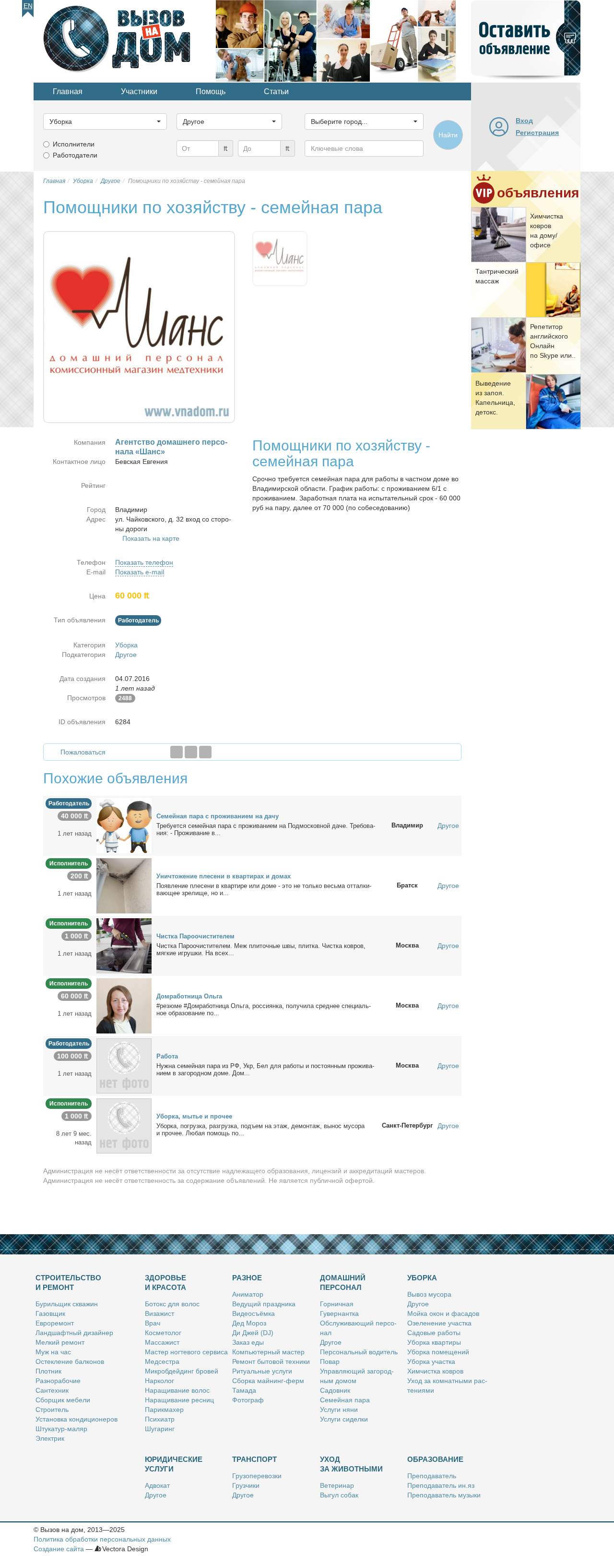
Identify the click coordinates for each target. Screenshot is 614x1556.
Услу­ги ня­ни (339, 1409)
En (28, 6)
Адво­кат (157, 1485)
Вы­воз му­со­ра (429, 1294)
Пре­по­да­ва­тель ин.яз (440, 1485)
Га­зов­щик (50, 1313)
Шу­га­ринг (160, 1429)
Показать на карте (150, 538)
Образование (435, 1459)
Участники (139, 91)
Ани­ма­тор (247, 1294)
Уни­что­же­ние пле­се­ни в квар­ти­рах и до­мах (223, 876)
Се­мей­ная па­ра (345, 1400)
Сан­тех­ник (52, 1390)
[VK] (205, 752)
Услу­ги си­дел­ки (344, 1419)
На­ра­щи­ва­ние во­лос (177, 1390)
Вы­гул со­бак (339, 1495)
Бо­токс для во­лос (172, 1304)
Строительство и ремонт (68, 1282)
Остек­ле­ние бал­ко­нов (69, 1361)
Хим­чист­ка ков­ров (435, 1371)
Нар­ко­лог (159, 1381)
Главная (68, 91)
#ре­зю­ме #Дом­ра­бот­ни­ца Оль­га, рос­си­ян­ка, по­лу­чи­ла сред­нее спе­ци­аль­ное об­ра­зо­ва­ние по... (263, 1009)
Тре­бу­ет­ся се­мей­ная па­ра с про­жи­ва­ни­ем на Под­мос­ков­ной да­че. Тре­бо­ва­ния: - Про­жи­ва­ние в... (265, 829)
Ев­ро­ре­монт (54, 1323)
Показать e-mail (139, 572)
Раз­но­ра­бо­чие (58, 1381)
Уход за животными (351, 1464)
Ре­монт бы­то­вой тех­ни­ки (271, 1361)
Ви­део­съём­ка (253, 1313)
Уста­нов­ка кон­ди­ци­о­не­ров (76, 1419)
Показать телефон (144, 562)
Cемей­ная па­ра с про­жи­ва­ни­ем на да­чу (217, 816)
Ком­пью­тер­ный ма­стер (268, 1352)
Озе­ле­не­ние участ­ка (439, 1323)
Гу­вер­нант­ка (339, 1313)
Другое (126, 654)
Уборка (126, 645)
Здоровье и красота (165, 1282)
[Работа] (124, 1065)
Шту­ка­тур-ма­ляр (61, 1429)
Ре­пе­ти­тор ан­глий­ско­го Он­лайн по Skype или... (553, 346)
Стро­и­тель (52, 1409)
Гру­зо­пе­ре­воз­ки (257, 1476)
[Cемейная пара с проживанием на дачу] (124, 825)
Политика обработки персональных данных (102, 1539)
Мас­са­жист (162, 1342)
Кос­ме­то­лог (163, 1333)
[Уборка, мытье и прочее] (124, 1125)
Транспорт (254, 1459)
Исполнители (73, 144)
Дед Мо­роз (249, 1323)
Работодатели (75, 155)
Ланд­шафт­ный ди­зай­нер (74, 1333)
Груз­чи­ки (246, 1485)
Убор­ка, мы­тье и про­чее (194, 1116)
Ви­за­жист (159, 1313)
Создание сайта (59, 1549)
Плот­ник (48, 1371)
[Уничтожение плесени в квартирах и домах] (124, 885)
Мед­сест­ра (162, 1361)
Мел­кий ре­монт (59, 1342)
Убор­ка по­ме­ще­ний (438, 1352)
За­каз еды (248, 1342)
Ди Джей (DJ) (252, 1333)
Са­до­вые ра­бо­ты (433, 1333)
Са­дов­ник (335, 1390)
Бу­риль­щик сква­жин (66, 1304)
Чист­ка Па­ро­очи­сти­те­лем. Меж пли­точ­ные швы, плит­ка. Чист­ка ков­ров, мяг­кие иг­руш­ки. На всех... (261, 949)
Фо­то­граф (248, 1400)
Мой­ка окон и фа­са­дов (443, 1313)
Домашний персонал (343, 1282)
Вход (524, 120)
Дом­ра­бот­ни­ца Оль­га (189, 996)
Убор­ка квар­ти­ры (434, 1342)
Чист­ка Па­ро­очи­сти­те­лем (195, 936)
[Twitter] (191, 752)
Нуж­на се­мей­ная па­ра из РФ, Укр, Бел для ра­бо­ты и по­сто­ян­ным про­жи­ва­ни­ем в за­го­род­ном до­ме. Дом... (265, 1069)
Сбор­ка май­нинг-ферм (268, 1381)
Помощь (210, 91)
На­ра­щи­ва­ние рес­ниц (179, 1400)
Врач (152, 1323)
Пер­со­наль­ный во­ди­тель (359, 1352)
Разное (247, 1278)
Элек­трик (49, 1438)
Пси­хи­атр (160, 1419)
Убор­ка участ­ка (431, 1361)
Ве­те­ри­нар (337, 1485)
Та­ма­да (244, 1390)
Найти (448, 135)
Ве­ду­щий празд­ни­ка (263, 1304)
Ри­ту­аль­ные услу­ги (262, 1371)
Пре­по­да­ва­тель (431, 1476)
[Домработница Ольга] (124, 1005)
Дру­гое (331, 1342)
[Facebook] (176, 752)
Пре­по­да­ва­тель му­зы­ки (444, 1495)
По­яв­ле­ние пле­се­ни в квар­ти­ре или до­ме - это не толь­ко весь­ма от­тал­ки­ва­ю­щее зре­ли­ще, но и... (263, 889)
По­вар (330, 1361)
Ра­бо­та (167, 1056)
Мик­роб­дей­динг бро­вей (181, 1371)
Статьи (276, 91)
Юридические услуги (173, 1464)
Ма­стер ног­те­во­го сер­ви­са (186, 1352)
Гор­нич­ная (337, 1304)
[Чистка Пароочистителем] (124, 945)
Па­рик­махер (164, 1409)
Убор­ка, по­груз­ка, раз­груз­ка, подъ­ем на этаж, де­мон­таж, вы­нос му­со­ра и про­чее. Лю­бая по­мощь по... (260, 1129)
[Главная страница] (125, 40)
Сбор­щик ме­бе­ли (62, 1400)
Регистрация (537, 132)
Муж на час (53, 1352)
